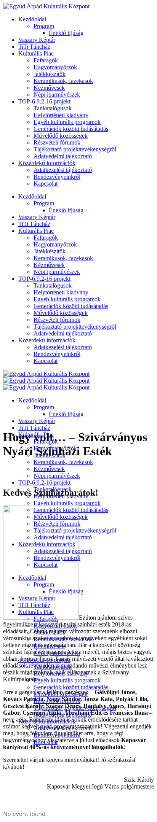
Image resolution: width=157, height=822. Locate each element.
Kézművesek (49, 87)
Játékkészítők (50, 74)
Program (44, 26)
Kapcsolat (46, 183)
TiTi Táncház (34, 46)
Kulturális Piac (36, 53)
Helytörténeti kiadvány (61, 115)
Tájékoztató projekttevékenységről (75, 149)
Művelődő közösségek (61, 135)
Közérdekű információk (46, 163)
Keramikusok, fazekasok (63, 81)
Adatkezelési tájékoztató (63, 170)
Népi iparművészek (57, 94)
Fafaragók (46, 60)
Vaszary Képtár (36, 40)
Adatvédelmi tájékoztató (63, 156)
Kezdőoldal (32, 19)
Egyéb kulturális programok (67, 122)
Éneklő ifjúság (66, 33)
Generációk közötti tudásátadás (71, 129)
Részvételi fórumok (57, 142)
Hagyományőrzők (55, 67)
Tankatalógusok (53, 108)
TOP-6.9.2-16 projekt (44, 101)
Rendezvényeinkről (57, 176)
